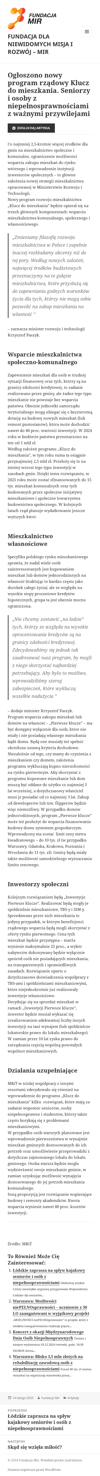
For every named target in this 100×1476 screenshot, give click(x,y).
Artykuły (73, 1398)
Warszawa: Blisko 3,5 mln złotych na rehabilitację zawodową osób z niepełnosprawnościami (48, 1362)
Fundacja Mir (50, 1398)
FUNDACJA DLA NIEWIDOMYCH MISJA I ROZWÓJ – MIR (40, 43)
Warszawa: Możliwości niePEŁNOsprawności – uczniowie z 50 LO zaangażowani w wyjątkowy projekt (51, 1307)
